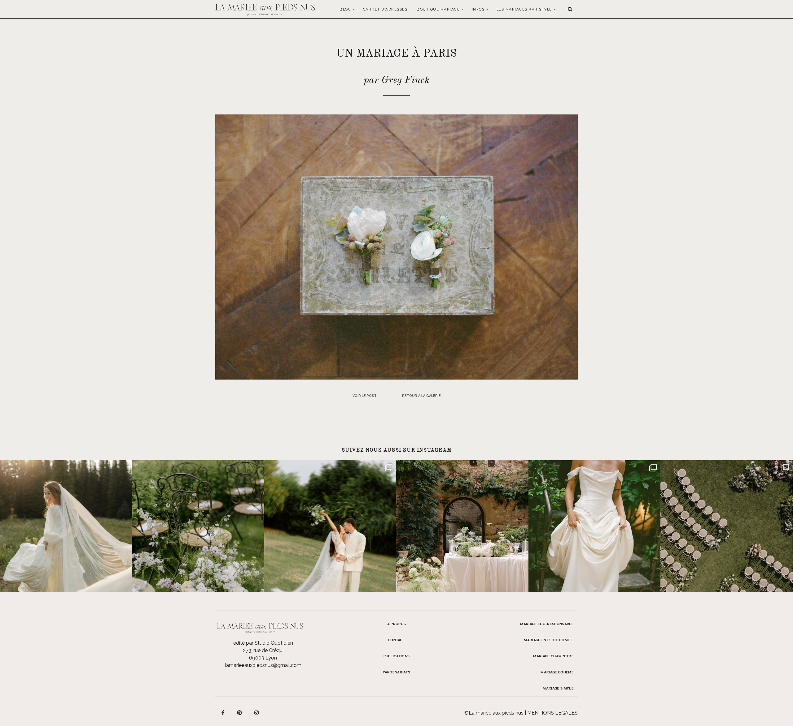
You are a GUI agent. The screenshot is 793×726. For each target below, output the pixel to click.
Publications (396, 656)
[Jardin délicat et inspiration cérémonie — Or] (726, 526)
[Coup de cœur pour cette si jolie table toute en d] (462, 526)
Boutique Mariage (438, 9)
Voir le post (365, 396)
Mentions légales (552, 713)
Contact (396, 640)
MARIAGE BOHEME (557, 672)
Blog (345, 9)
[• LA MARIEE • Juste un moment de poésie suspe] (66, 526)
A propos (396, 624)
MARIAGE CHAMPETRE (553, 656)
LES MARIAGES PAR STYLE (524, 9)
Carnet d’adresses (385, 9)
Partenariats (396, 672)
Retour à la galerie (421, 396)
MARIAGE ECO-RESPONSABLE (547, 624)
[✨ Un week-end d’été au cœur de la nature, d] (330, 526)
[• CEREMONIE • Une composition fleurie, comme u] (198, 526)
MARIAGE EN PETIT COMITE (549, 640)
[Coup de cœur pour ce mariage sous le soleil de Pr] (594, 526)
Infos (478, 9)
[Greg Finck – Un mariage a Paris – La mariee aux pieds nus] (396, 247)
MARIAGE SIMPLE (558, 688)
